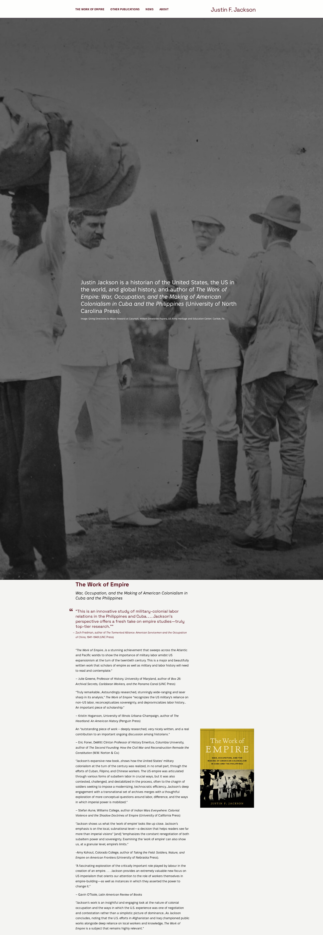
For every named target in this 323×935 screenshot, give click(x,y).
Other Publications (124, 9)
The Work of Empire (89, 9)
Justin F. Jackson (233, 9)
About (164, 9)
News (149, 9)
